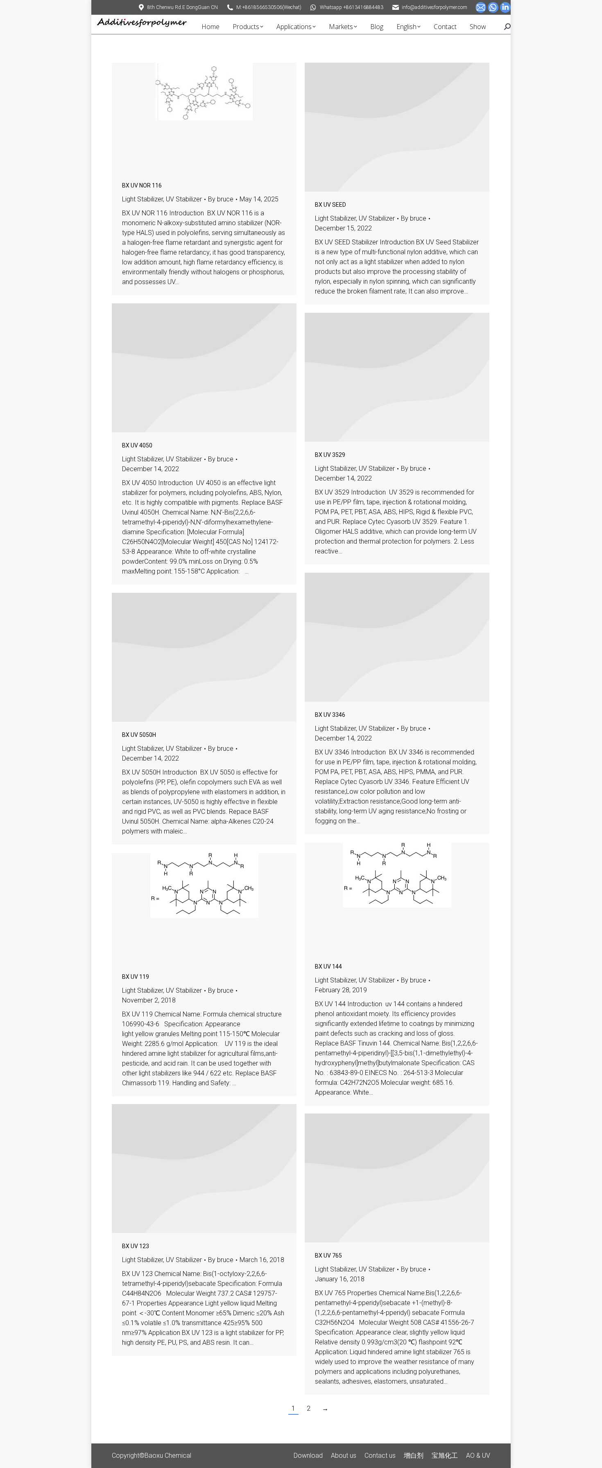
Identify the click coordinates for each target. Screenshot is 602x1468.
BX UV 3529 (330, 455)
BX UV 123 (135, 1246)
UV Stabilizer (184, 199)
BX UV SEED (330, 204)
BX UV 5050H (139, 735)
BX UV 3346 (330, 714)
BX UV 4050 (137, 445)
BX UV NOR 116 (142, 185)
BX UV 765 (328, 1255)
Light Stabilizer (142, 199)
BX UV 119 (135, 976)
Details (215, 117)
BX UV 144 (328, 966)
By (220, 199)
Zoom (193, 117)
